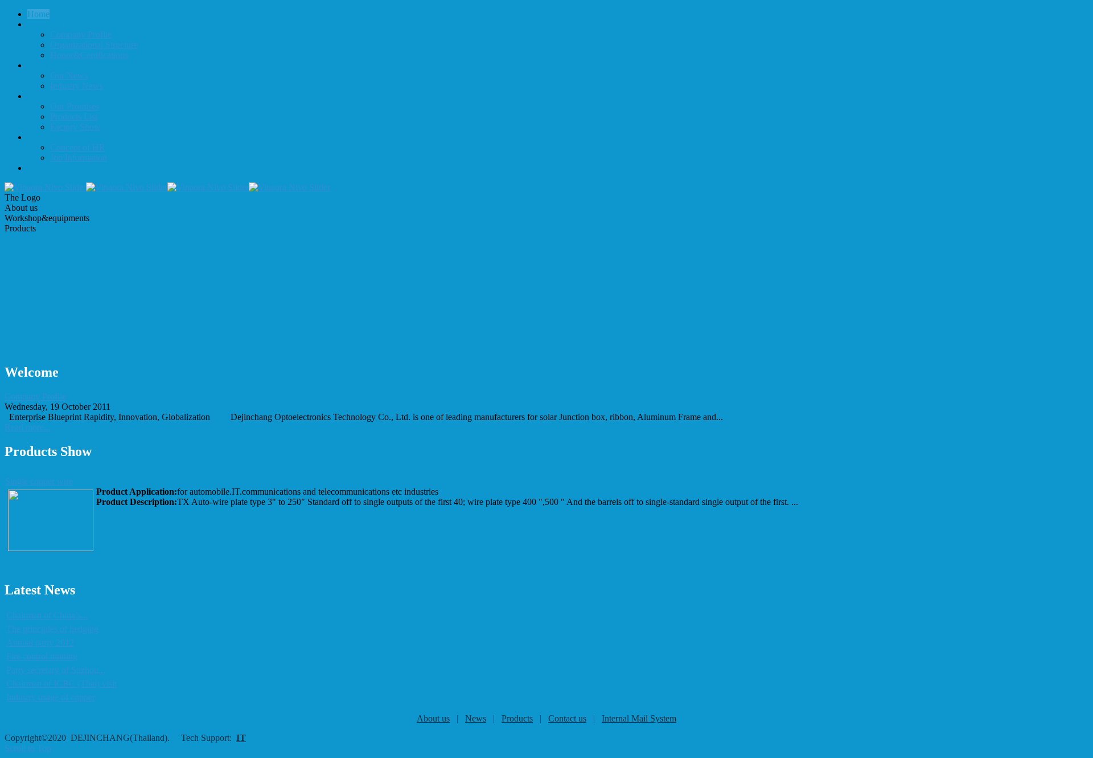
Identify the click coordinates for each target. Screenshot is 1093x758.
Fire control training (41, 656)
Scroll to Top (28, 748)
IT (241, 738)
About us (433, 718)
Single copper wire (39, 481)
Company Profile (35, 396)
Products (517, 718)
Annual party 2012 (40, 642)
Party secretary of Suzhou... (55, 670)
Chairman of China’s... (47, 615)
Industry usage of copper (50, 697)
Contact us (567, 718)
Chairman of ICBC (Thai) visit (61, 683)
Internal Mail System (639, 718)
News (475, 718)
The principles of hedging (52, 629)
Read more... (28, 427)
